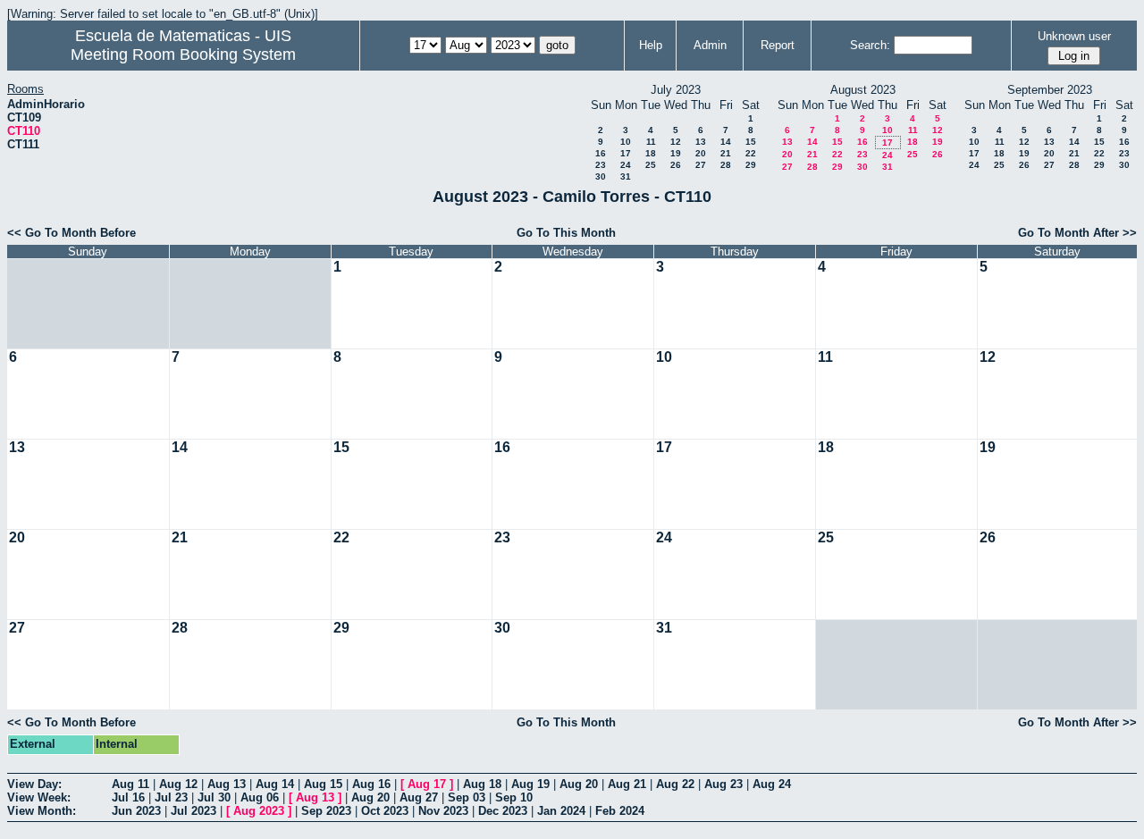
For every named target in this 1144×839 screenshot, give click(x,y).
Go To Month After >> (1077, 232)
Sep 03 (466, 797)
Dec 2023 (502, 811)
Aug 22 (675, 784)
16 (600, 153)
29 (750, 165)
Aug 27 (419, 797)
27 (700, 165)
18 (650, 153)
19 (675, 153)
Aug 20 (578, 784)
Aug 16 (371, 784)
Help (650, 45)
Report (778, 45)
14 (725, 142)
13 (700, 142)
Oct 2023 (384, 811)
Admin (710, 45)
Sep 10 (514, 797)
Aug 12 (178, 784)
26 (675, 165)
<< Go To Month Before (71, 232)
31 (625, 176)
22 (750, 153)
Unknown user (1074, 36)
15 (750, 142)
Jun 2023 (136, 811)
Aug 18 (482, 784)
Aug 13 (226, 784)
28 (725, 165)
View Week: (39, 797)
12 (675, 142)
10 (625, 142)
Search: (870, 45)
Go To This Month (566, 232)
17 (625, 153)
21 (725, 153)
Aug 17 (427, 784)
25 (650, 165)
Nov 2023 (443, 811)
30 (600, 176)
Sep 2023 (326, 811)
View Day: (34, 784)
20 (700, 153)
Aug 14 (275, 784)
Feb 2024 (619, 811)
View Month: (41, 811)
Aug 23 (723, 784)
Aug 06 (259, 797)
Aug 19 (530, 784)
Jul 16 (128, 797)
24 (625, 165)
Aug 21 (627, 784)
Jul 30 (214, 797)
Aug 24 (772, 784)
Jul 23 (171, 797)
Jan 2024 (561, 811)
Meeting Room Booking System (183, 54)
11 (651, 142)
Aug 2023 (258, 811)
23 (600, 165)
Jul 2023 (193, 811)
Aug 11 (130, 784)
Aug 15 (323, 784)
